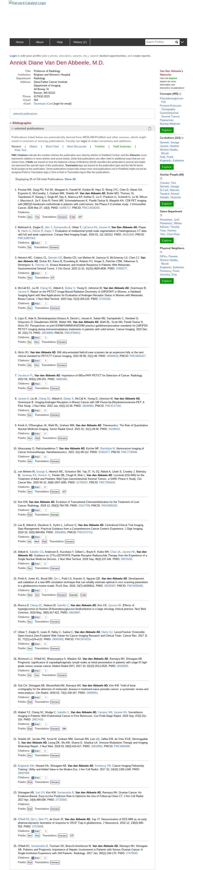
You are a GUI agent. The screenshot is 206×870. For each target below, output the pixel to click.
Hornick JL (44, 475)
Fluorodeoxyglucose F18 (171, 100)
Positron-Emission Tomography (170, 107)
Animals (55, 515)
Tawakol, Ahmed (169, 193)
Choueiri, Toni (168, 182)
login (84, 141)
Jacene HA (128, 551)
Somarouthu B (62, 227)
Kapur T (49, 230)
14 (45, 644)
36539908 (47, 332)
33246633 (114, 428)
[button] (182, 42)
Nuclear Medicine (170, 123)
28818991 (96, 746)
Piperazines (167, 120)
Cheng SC (46, 288)
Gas (37, 675)
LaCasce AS (90, 227)
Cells (72, 217)
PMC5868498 (122, 746)
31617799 (84, 505)
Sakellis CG (36, 551)
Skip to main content (17, 5)
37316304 (104, 298)
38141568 (128, 234)
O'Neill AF (23, 819)
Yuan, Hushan (168, 230)
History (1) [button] (80, 42)
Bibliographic (21, 123)
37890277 (121, 268)
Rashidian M (107, 448)
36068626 (112, 355)
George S (41, 471)
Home (20, 42)
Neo (30, 217)
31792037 (82, 482)
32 (45, 487)
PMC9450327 (137, 355)
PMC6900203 (109, 505)
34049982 (88, 405)
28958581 (92, 692)
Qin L (57, 578)
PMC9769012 (72, 332)
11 (45, 564)
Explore (167, 130)
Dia (29, 247)
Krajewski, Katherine (172, 160)
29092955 (57, 639)
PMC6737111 (85, 532)
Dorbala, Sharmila (170, 197)
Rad (30, 388)
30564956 (60, 532)
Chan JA (115, 551)
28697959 (23, 772)
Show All (70, 179)
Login (13, 55)
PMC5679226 (83, 639)
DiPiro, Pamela (168, 256)
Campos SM (105, 712)
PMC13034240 (90, 207)
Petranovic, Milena (171, 223)
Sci (37, 595)
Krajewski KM (26, 765)
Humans (62, 217)
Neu (37, 835)
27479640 (131, 853)
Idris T (48, 227)
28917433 (37, 719)
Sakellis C (63, 605)
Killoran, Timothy (170, 226)
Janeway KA (29, 475)
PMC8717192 (113, 405)
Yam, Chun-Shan (170, 234)
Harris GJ (107, 632)
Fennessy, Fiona (169, 270)
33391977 (104, 452)
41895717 (65, 207)
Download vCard (43, 103)
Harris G (26, 230)
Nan (30, 461)
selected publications (25, 113)
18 (45, 457)
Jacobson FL (25, 375)
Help (60, 42)
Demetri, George (169, 142)
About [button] (39, 42)
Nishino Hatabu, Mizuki (169, 151)
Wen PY (43, 819)
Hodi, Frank (166, 156)
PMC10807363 (26, 238)
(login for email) (62, 103)
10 (45, 410)
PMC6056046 (135, 585)
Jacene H (104, 227)
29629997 (74, 612)
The (37, 217)
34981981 (61, 379)
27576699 (37, 826)
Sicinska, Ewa (168, 274)
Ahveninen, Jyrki (169, 219)
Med (37, 541)
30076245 (126, 559)
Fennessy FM (103, 765)
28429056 (122, 666)
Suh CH (39, 792)
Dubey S (70, 288)
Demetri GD (55, 257)
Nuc (30, 308)
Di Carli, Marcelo (169, 190)
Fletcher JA (41, 264)
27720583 (61, 799)
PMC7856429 (107, 482)
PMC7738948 (129, 452)
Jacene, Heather (169, 146)
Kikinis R (38, 230)
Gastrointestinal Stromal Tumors (170, 114)
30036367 (109, 585)
